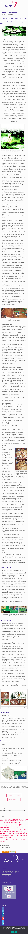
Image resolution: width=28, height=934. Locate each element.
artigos (25, 825)
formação (18, 835)
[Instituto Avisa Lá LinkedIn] (3, 913)
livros (13, 837)
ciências (19, 787)
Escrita (23, 833)
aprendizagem (11, 825)
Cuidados (9, 831)
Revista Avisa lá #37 (8, 786)
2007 (9, 821)
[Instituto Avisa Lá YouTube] (3, 918)
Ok (12, 932)
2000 (2, 819)
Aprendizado (3, 825)
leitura (6, 838)
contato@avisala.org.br (6, 874)
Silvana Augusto (3, 841)
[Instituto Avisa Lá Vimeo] (3, 921)
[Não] (26, 930)
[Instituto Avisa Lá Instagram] (3, 916)
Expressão (2, 835)
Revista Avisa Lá (19, 840)
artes (17, 787)
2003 (17, 819)
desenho (20, 831)
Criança (18, 829)
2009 (25, 786)
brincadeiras (22, 827)
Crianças (23, 829)
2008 (14, 821)
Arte (19, 825)
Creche (12, 829)
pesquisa (12, 788)
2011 (2, 822)
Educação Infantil (7, 833)
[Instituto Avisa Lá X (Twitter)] (3, 911)
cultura (14, 831)
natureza (17, 837)
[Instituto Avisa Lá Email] (3, 923)
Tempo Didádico (16, 786)
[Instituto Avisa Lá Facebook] (3, 908)
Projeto (10, 840)
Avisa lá (6, 827)
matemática (7, 788)
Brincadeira (15, 827)
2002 (12, 819)
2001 (7, 819)
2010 (24, 820)
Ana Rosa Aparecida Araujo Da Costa (7, 787)
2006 (4, 820)
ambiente (24, 822)
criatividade (2, 788)
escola (16, 833)
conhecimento (25, 787)
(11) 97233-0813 (7, 875)
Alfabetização (15, 823)
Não (16, 932)
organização (23, 837)
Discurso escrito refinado (14, 795)
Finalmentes (9, 835)
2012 (6, 822)
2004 (22, 819)
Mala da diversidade (14, 799)
